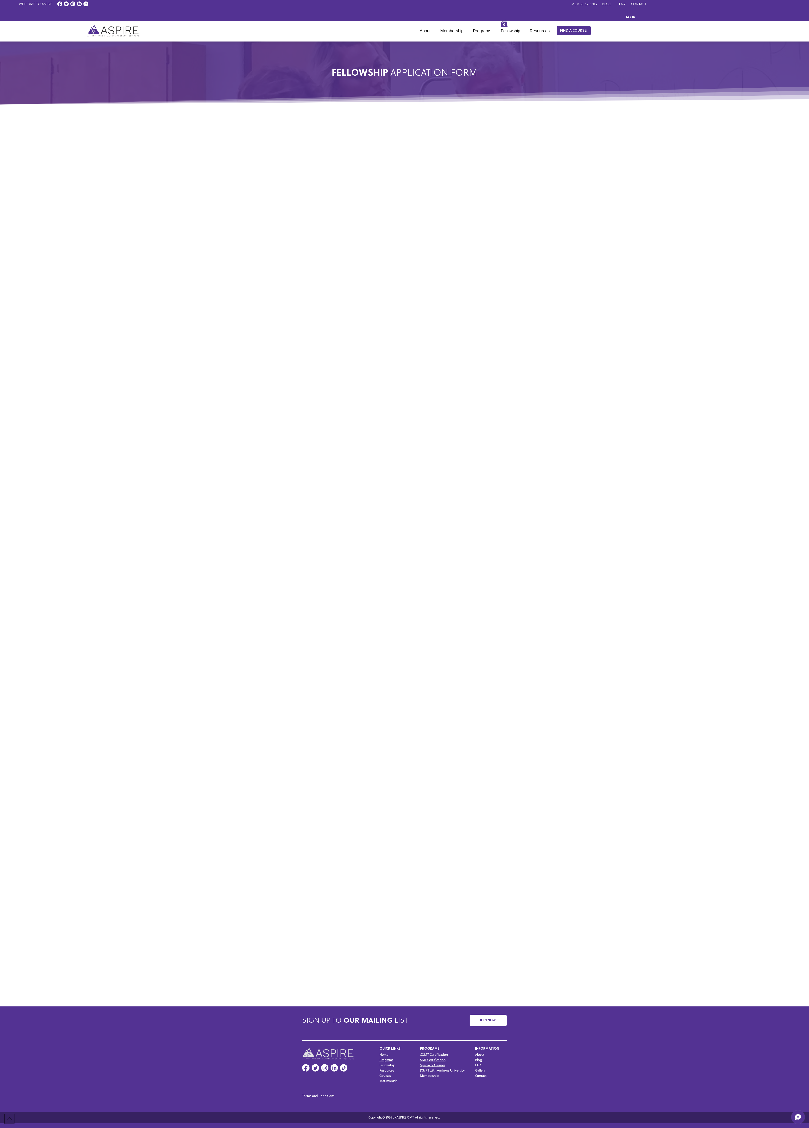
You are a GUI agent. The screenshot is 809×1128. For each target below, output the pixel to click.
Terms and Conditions (318, 1096)
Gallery (480, 1071)
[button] (484, 31)
